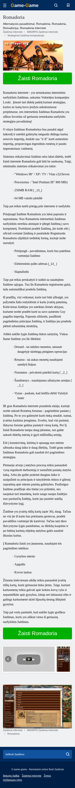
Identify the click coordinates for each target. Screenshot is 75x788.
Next (67, 659)
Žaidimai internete (31, 775)
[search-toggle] (56, 5)
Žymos (47, 775)
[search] (67, 754)
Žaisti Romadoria (37, 78)
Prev (8, 659)
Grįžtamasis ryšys (12, 780)
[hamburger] (5, 5)
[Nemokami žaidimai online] (25, 5)
